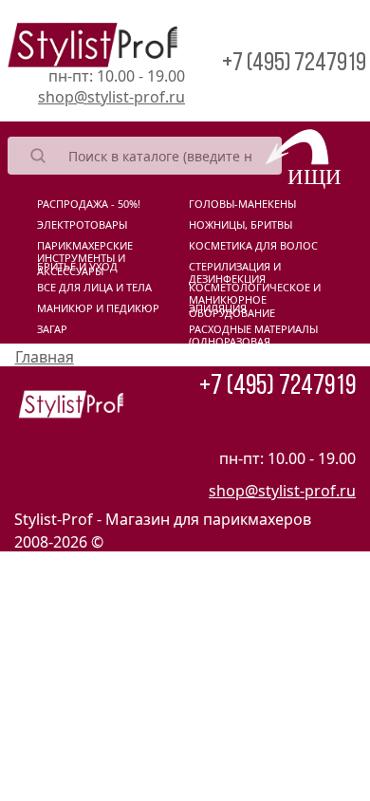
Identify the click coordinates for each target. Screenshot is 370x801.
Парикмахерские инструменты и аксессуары (85, 249)
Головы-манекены (242, 204)
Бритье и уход (77, 266)
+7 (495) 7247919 (294, 64)
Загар (52, 329)
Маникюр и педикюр (98, 308)
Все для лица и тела (94, 287)
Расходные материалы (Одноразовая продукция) (253, 333)
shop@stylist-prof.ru (111, 96)
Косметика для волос (253, 245)
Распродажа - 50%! (88, 204)
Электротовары (82, 225)
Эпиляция (218, 308)
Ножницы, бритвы (240, 225)
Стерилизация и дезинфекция (235, 270)
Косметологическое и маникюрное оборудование (255, 291)
